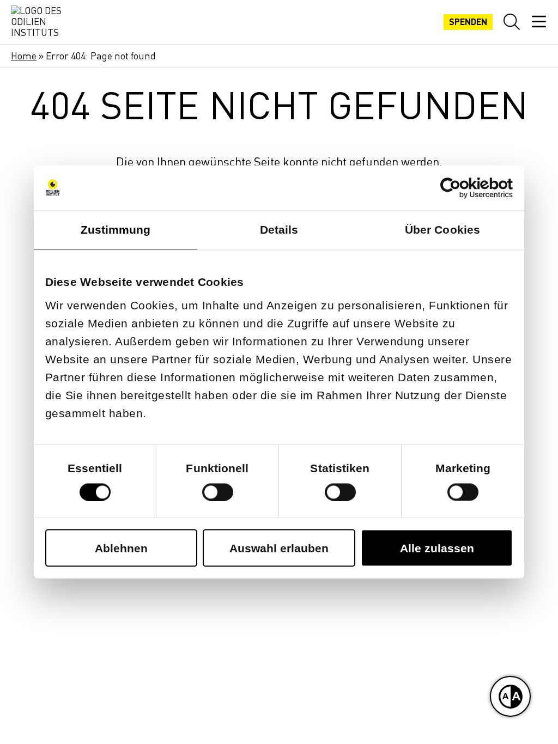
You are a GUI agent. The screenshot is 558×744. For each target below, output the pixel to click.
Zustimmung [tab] (116, 229)
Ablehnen (121, 548)
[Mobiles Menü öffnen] (539, 22)
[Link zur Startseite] (38, 22)
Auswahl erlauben (279, 548)
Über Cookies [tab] (442, 229)
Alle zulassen (437, 548)
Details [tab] (279, 229)
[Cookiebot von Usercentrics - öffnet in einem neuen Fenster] (465, 187)
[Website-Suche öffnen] (512, 22)
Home (24, 56)
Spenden (468, 21)
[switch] (217, 492)
